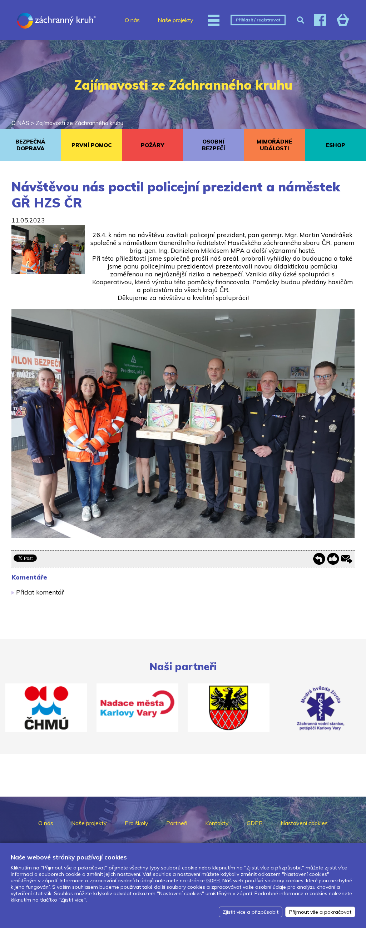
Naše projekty (175, 20)
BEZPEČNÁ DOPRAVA (30, 145)
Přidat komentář (39, 592)
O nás (132, 20)
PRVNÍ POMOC (91, 145)
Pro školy (136, 823)
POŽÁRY (152, 145)
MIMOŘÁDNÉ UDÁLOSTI (274, 145)
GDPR (255, 823)
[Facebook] (320, 20)
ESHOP (335, 145)
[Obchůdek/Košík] (343, 20)
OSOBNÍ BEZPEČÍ (213, 145)
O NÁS (20, 122)
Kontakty (217, 823)
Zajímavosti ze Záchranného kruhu (79, 122)
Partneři (176, 823)
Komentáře (29, 577)
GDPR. (213, 880)
